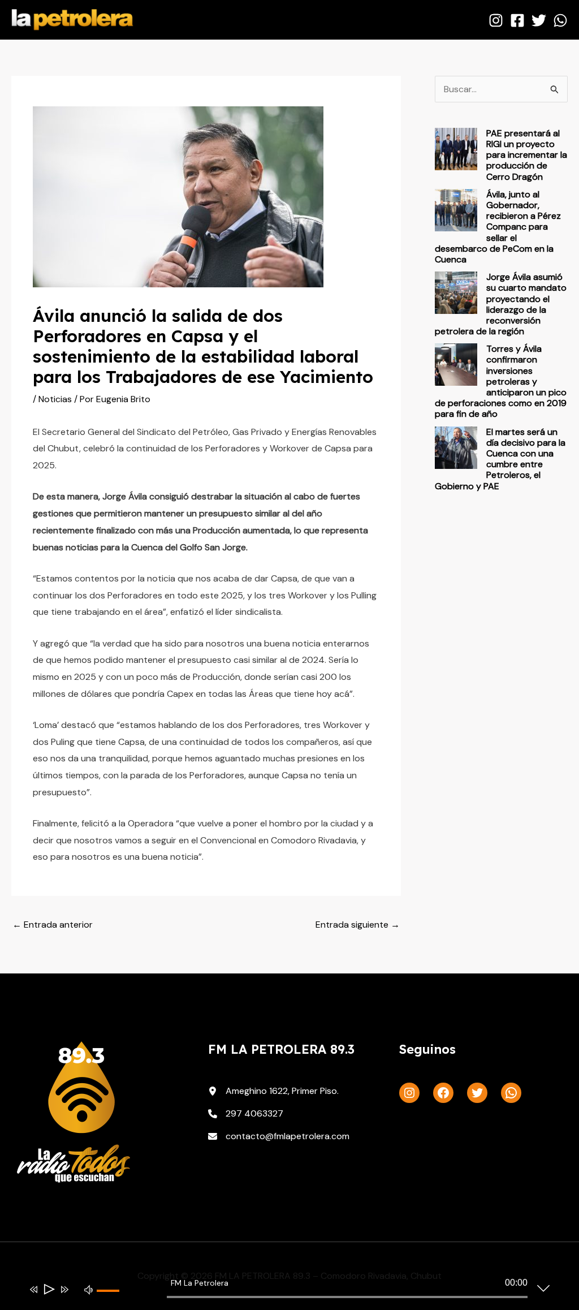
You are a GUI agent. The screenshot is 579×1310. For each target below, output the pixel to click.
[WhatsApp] (560, 20)
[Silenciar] (88, 1289)
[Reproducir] (48, 1289)
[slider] (112, 1300)
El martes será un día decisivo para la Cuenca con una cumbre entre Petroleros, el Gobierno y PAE (500, 459)
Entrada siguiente (358, 924)
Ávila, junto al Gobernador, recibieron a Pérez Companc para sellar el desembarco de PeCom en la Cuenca (498, 226)
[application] (281, 1291)
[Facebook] (517, 20)
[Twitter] (539, 20)
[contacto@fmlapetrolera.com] (278, 1136)
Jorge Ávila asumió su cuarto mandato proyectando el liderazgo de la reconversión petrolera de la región (501, 304)
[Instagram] (496, 20)
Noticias (55, 399)
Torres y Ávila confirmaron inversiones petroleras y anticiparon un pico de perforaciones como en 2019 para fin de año (501, 381)
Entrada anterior (52, 924)
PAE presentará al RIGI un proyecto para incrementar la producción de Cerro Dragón (526, 155)
